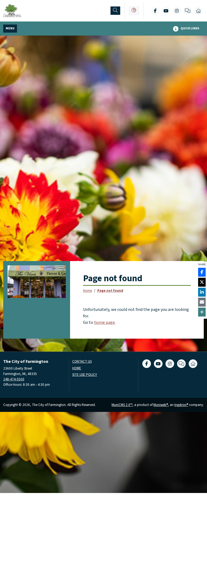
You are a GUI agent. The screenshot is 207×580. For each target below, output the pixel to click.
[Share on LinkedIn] (202, 292)
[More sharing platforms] (202, 312)
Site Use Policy (84, 375)
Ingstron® (181, 404)
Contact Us (82, 361)
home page (104, 322)
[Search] (115, 10)
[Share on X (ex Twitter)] (202, 282)
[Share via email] (202, 302)
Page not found (110, 290)
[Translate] (134, 10)
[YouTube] (166, 10)
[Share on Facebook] (202, 272)
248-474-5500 (13, 379)
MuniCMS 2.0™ (122, 404)
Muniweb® (160, 404)
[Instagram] (176, 10)
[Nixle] (187, 10)
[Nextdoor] (198, 10)
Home (87, 290)
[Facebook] (155, 10)
